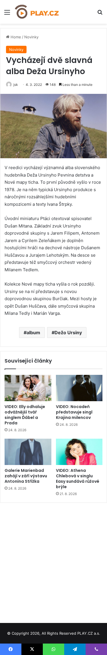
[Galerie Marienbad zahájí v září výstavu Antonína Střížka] (28, 452)
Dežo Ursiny (68, 332)
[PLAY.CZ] (37, 12)
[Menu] (7, 14)
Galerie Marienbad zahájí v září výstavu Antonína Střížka (26, 476)
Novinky (31, 37)
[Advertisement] (53, 560)
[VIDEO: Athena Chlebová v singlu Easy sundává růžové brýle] (79, 452)
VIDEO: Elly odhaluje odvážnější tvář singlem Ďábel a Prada (25, 415)
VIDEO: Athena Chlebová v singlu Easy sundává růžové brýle (77, 479)
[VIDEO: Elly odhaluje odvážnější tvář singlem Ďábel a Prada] (28, 388)
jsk (15, 84)
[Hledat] (100, 14)
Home (15, 37)
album (33, 332)
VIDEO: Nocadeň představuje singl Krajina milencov (74, 412)
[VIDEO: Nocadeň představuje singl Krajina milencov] (79, 388)
